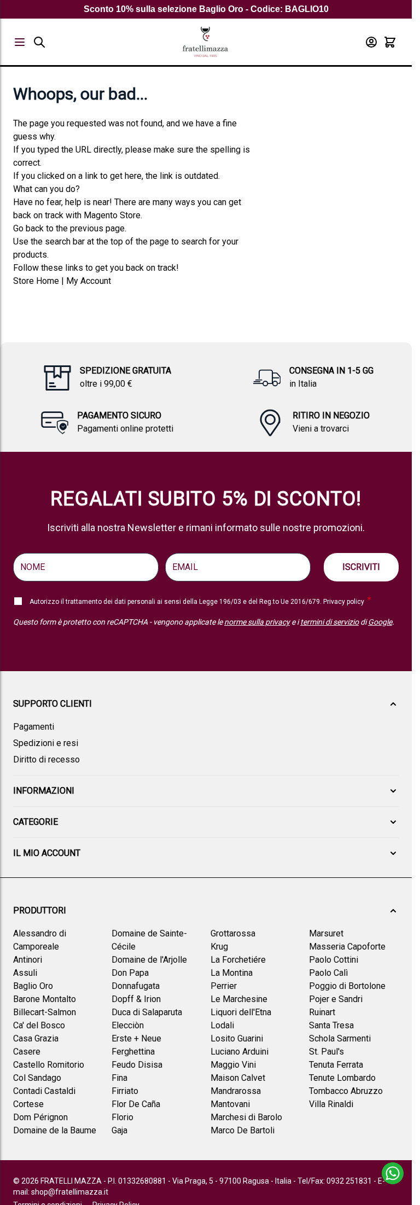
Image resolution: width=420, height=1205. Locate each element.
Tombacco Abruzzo (346, 1091)
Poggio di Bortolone (347, 986)
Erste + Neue (136, 1038)
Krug (219, 946)
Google (380, 622)
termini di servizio (329, 622)
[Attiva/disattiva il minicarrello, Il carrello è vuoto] (390, 42)
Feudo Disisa (137, 1065)
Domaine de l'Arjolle (149, 959)
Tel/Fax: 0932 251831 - (338, 1181)
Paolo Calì (328, 973)
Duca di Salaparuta (147, 1012)
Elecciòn (128, 1025)
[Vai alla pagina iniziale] (205, 41)
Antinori (27, 959)
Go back (28, 228)
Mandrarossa (236, 1091)
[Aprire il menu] (19, 42)
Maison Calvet (238, 1078)
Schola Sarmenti (340, 1038)
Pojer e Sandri (336, 999)
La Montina (232, 973)
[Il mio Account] (371, 42)
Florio (122, 1117)
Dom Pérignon (40, 1117)
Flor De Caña (136, 1104)
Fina (119, 1078)
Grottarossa (233, 933)
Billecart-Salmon (44, 1012)
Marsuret (326, 933)
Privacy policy (343, 602)
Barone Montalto (44, 999)
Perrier (224, 986)
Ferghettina (133, 1051)
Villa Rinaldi (331, 1104)
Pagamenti (33, 726)
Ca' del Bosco (39, 1025)
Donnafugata (136, 986)
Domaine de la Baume (54, 1130)
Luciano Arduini (240, 1051)
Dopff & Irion (136, 999)
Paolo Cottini (333, 959)
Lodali (222, 1025)
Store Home (36, 281)
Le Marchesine (239, 999)
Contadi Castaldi (44, 1091)
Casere (26, 1051)
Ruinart (322, 1012)
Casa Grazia (36, 1038)
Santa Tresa (331, 1025)
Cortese (28, 1104)
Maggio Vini (233, 1065)
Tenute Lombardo (342, 1078)
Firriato (125, 1091)
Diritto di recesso (46, 759)
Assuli (25, 973)
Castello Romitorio (48, 1065)
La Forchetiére (238, 959)
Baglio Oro (33, 986)
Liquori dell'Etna (241, 1012)
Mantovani (230, 1104)
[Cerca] (39, 42)
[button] (206, 704)
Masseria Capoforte (347, 946)
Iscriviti (361, 567)
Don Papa (130, 973)
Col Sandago (37, 1078)
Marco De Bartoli (243, 1130)
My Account (88, 281)
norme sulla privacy (257, 622)
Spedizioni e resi (45, 743)
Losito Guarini (237, 1038)
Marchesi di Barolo (246, 1117)
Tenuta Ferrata (336, 1065)
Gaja (119, 1130)
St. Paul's (326, 1051)
